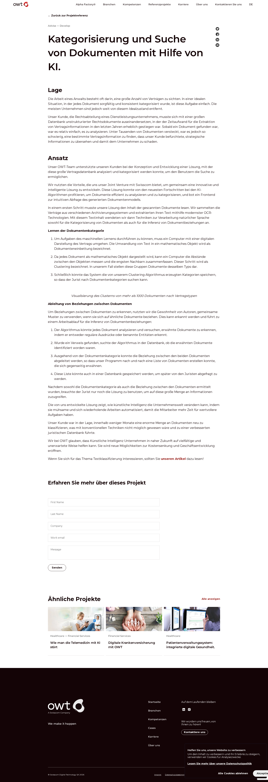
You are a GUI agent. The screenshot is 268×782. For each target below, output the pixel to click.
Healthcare (57, 636)
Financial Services (79, 636)
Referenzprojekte (159, 4)
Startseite (154, 701)
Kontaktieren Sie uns (228, 4)
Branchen (109, 4)
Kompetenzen (132, 4)
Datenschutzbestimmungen (178, 775)
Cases (152, 728)
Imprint (157, 775)
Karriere (183, 4)
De (251, 4)
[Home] (29, 7)
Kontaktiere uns (194, 732)
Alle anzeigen (211, 599)
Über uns (202, 4)
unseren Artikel (173, 459)
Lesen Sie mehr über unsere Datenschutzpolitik (220, 763)
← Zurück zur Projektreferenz (68, 15)
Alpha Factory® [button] (86, 4)
